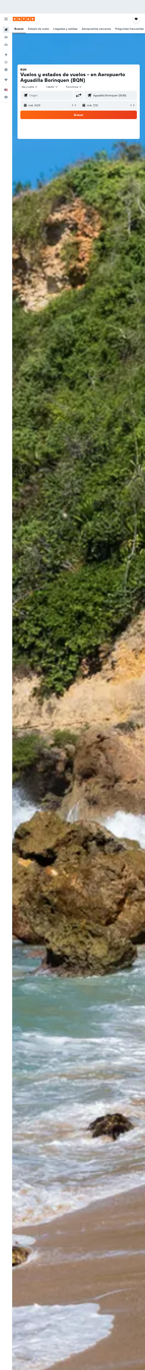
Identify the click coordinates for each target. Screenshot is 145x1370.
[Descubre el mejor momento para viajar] (6, 69)
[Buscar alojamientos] (6, 37)
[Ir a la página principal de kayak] (24, 19)
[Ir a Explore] (6, 54)
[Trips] (6, 79)
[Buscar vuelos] (6, 29)
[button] (6, 19)
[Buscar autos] (6, 44)
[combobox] (74, 87)
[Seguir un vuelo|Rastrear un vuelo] (6, 62)
